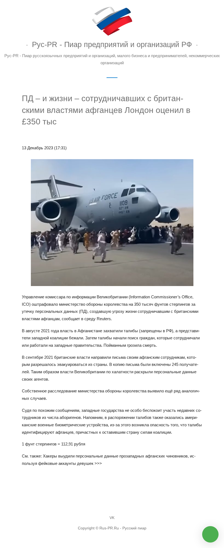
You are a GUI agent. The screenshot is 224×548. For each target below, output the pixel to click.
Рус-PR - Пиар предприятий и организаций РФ (112, 44)
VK (112, 518)
